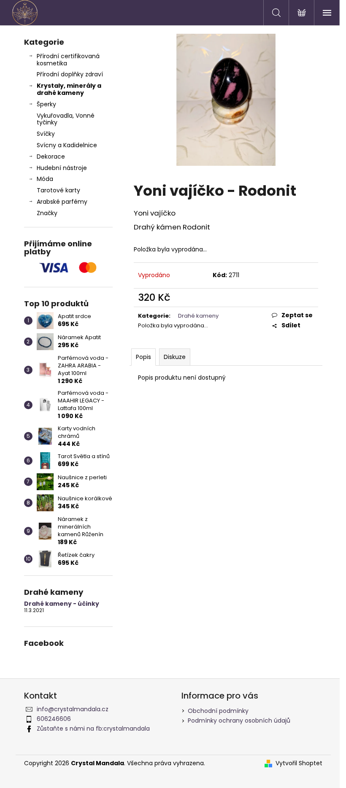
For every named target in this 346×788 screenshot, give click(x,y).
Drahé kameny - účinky (61, 604)
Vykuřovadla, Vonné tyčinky (66, 119)
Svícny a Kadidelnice (67, 145)
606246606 (54, 719)
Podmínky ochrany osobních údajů (239, 720)
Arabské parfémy (62, 201)
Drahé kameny (198, 316)
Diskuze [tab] (175, 357)
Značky (47, 213)
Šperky (46, 104)
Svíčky (46, 134)
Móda (45, 179)
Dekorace (51, 156)
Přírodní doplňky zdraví (70, 74)
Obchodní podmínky (218, 711)
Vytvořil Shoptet (299, 763)
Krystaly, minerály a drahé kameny (69, 89)
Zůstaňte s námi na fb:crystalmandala (93, 728)
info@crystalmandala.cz (72, 709)
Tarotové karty (58, 190)
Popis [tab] (143, 357)
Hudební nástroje (62, 168)
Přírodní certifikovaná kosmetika (68, 59)
